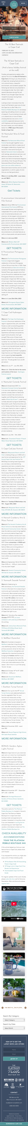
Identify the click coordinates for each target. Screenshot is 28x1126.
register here (5, 883)
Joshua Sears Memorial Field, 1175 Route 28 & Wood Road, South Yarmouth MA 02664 (14, 628)
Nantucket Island (11, 152)
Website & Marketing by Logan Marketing (14, 1120)
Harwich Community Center (12, 529)
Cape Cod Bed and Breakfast (12, 53)
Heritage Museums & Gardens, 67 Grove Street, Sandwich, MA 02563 (13, 799)
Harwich (5, 55)
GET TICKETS (14, 378)
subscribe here (10, 879)
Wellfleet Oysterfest (8, 651)
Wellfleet (4, 644)
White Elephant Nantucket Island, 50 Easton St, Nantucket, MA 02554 (13, 184)
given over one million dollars (10, 165)
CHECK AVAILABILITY (14, 833)
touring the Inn (19, 822)
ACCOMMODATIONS (14, 836)
